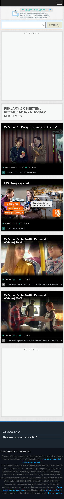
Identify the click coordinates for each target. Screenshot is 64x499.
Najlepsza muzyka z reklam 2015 (20, 437)
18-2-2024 (25, 223)
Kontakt (56, 459)
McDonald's (13, 172)
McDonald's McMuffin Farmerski (44, 284)
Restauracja (24, 172)
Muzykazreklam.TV (9, 452)
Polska (34, 172)
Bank (15, 228)
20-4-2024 (32, 167)
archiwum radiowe (52, 490)
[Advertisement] (32, 66)
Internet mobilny (55, 493)
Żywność (8, 279)
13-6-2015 (26, 279)
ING (9, 228)
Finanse (7, 223)
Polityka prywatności (32, 462)
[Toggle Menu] (59, 3)
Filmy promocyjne (11, 167)
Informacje (46, 459)
